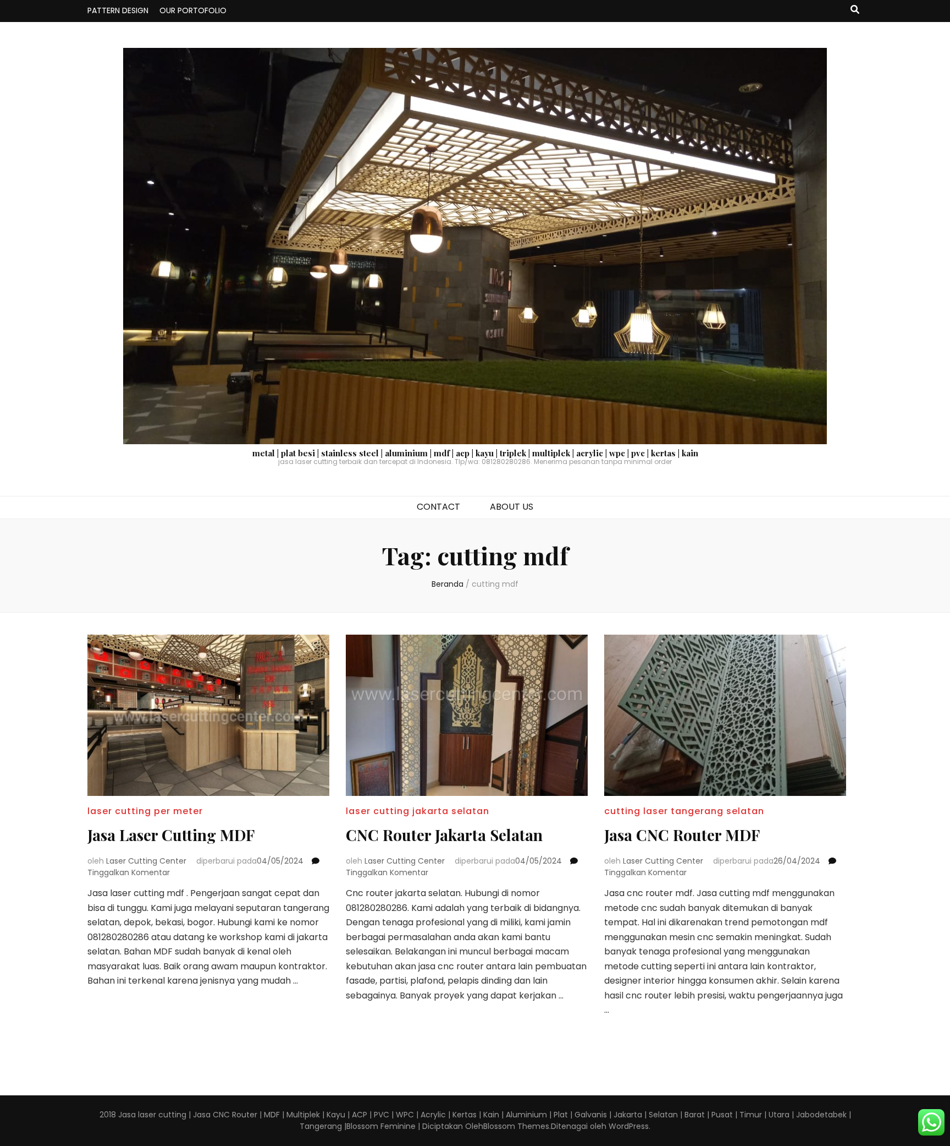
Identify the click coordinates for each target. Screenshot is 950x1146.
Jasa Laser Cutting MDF (171, 835)
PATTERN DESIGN (117, 10)
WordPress (629, 1126)
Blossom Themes (516, 1126)
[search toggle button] (854, 10)
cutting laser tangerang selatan (684, 811)
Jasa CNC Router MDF (682, 835)
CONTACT (438, 506)
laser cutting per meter (145, 811)
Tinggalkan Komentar (128, 872)
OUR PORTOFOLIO (193, 10)
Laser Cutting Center (146, 860)
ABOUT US (511, 506)
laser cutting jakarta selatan (417, 811)
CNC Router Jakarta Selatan (444, 835)
